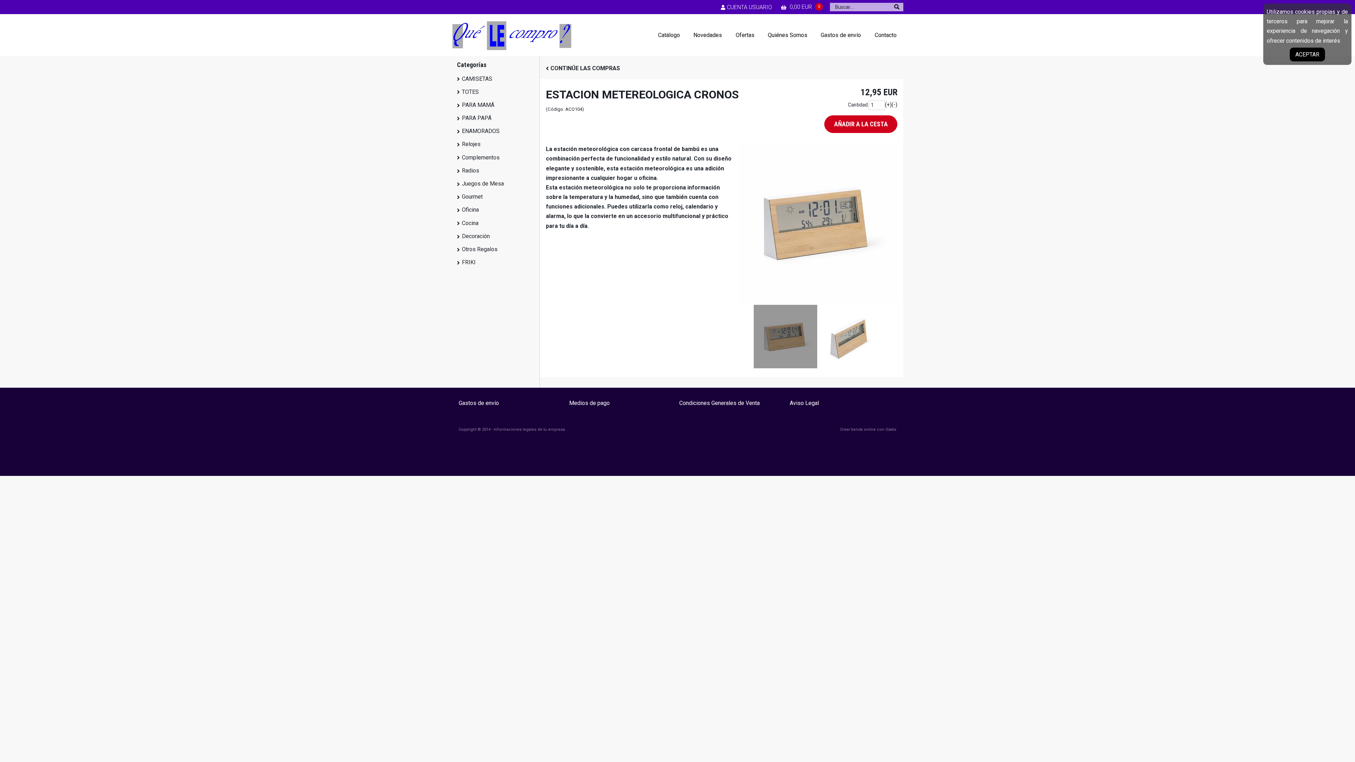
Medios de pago (589, 403)
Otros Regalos (480, 249)
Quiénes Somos (787, 35)
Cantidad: (858, 105)
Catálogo (669, 35)
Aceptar (1307, 54)
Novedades (707, 35)
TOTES (470, 92)
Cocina (470, 223)
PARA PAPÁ (477, 118)
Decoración (476, 236)
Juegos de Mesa (483, 183)
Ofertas (745, 35)
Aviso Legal (804, 403)
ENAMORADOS (481, 131)
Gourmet (472, 196)
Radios (470, 170)
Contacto (886, 35)
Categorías (472, 64)
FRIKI (469, 262)
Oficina (470, 209)
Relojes (471, 144)
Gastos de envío (841, 35)
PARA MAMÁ (478, 105)
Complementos (481, 157)
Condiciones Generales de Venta (719, 403)
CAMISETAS (477, 78)
